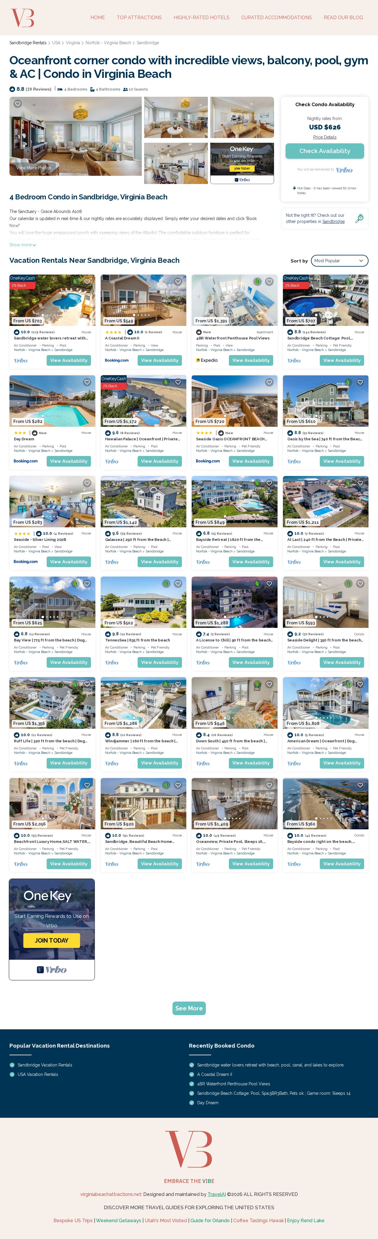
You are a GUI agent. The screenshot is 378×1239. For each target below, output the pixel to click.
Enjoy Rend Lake (306, 1220)
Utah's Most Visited (166, 1220)
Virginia (73, 42)
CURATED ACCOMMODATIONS (276, 17)
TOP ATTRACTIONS (139, 17)
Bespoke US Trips (73, 1220)
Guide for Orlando (210, 1220)
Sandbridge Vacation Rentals (45, 1065)
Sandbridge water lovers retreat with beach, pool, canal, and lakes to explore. (270, 1065)
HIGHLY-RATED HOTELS (201, 17)
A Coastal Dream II (122, 338)
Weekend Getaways (118, 1220)
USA (56, 42)
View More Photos (33, 167)
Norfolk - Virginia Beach (108, 42)
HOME (97, 17)
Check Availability (324, 151)
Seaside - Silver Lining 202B (40, 539)
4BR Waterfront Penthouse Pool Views (233, 338)
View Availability (68, 360)
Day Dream (24, 439)
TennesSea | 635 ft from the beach (137, 640)
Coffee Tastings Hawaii (258, 1220)
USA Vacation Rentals (38, 1074)
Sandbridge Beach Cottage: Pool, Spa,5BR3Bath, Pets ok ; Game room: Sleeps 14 (274, 1093)
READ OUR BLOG (343, 17)
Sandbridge (148, 42)
